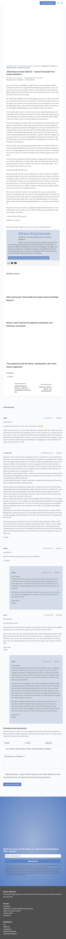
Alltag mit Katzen (23, 66)
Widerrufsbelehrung (9, 931)
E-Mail (27, 743)
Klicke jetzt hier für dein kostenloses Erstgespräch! (28, 258)
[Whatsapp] (8, 263)
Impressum (6, 926)
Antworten (59, 418)
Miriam (13, 572)
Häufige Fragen (8, 913)
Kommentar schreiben (15, 756)
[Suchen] (62, 3)
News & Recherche (34, 66)
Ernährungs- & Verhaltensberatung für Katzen (18, 908)
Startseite (9, 66)
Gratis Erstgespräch (47, 3)
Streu (32, 125)
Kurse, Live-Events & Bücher (11, 910)
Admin (13, 661)
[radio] (7, 223)
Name (7, 743)
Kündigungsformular (10, 933)
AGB (4, 924)
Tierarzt (16, 90)
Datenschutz (7, 929)
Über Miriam (6, 906)
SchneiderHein (7, 453)
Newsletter (7, 915)
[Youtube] (12, 263)
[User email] (15, 263)
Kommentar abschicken (12, 784)
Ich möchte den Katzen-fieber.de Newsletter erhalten (28, 749)
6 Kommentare (30, 80)
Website (48, 743)
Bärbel (5, 615)
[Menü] (58, 3)
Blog (15, 66)
